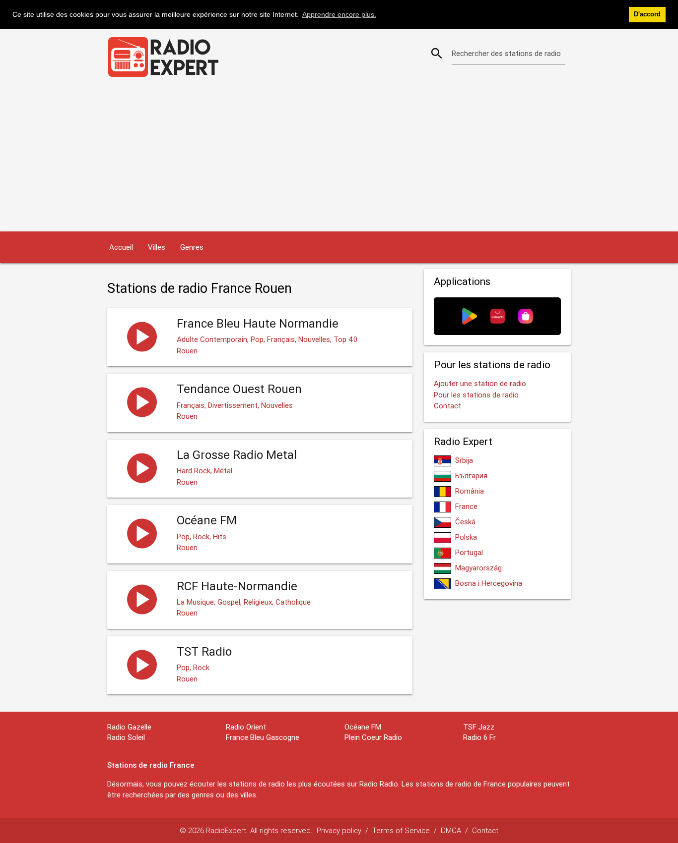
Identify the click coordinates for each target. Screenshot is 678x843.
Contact (447, 405)
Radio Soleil (126, 737)
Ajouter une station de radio (480, 383)
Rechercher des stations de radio (506, 53)
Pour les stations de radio (476, 394)
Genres (191, 247)
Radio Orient (246, 726)
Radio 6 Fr (479, 737)
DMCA (451, 830)
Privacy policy (339, 830)
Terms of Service (401, 830)
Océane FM (362, 726)
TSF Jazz (478, 726)
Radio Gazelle (129, 726)
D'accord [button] (647, 14)
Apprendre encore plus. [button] (339, 14)
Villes (156, 247)
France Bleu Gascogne (262, 737)
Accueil (121, 247)
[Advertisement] (339, 157)
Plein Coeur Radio (373, 737)
